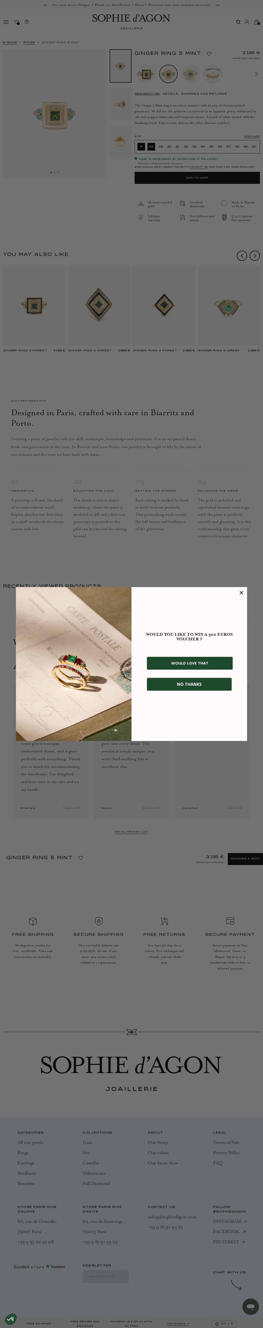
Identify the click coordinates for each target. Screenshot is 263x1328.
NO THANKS (189, 684)
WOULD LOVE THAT (189, 663)
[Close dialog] (241, 592)
